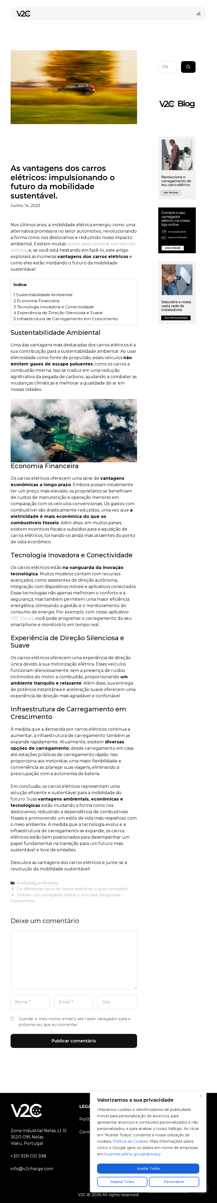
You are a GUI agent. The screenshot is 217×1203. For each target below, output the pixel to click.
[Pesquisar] (188, 67)
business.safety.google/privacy (133, 1154)
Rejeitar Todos (122, 1182)
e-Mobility (27, 882)
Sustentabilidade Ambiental (42, 294)
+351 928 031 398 (28, 1156)
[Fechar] (201, 1096)
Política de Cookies (130, 1141)
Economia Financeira (36, 300)
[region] (148, 1141)
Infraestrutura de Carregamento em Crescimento (65, 318)
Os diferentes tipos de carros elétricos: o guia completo (72, 888)
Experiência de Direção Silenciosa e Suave (58, 312)
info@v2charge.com (32, 1168)
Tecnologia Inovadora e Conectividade (53, 306)
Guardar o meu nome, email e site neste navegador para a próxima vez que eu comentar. (74, 1021)
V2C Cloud (22, 618)
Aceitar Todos (148, 1168)
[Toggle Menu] (198, 13)
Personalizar (174, 1182)
